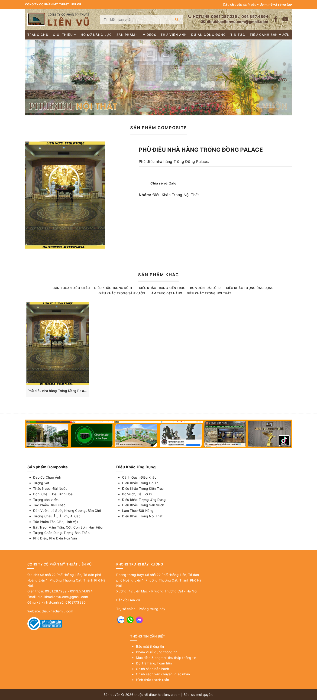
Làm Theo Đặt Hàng (165, 293)
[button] (284, 64)
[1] (177, 19)
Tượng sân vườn (46, 500)
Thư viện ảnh (174, 34)
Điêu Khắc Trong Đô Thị (114, 288)
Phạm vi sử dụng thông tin (156, 652)
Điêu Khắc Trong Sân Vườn (122, 293)
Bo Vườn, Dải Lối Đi (206, 288)
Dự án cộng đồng (208, 34)
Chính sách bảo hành (152, 669)
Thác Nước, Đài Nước (50, 488)
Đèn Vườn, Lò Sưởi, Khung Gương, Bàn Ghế (67, 511)
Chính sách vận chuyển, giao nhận (163, 674)
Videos (149, 34)
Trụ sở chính (125, 609)
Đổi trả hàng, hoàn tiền (154, 663)
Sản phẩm (125, 34)
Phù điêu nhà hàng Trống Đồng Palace (58, 391)
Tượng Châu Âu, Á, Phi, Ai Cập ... (58, 516)
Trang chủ (38, 34)
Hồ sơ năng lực (96, 34)
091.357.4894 (254, 16)
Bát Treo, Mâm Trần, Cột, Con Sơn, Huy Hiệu (68, 527)
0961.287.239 (224, 16)
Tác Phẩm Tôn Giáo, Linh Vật (55, 522)
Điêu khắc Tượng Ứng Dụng (250, 288)
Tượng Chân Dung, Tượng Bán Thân (61, 533)
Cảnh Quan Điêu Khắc (71, 288)
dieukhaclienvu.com (57, 611)
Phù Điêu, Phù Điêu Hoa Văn (55, 538)
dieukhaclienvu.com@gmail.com (237, 21)
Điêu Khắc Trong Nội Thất (175, 194)
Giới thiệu (63, 34)
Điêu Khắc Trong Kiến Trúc (162, 288)
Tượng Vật (41, 483)
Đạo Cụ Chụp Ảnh (47, 477)
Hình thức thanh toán (152, 680)
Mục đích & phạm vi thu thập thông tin (166, 658)
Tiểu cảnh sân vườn (270, 34)
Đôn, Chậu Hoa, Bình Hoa (53, 494)
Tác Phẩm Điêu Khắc (49, 505)
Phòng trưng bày (152, 609)
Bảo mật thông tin (150, 646)
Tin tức (238, 34)
